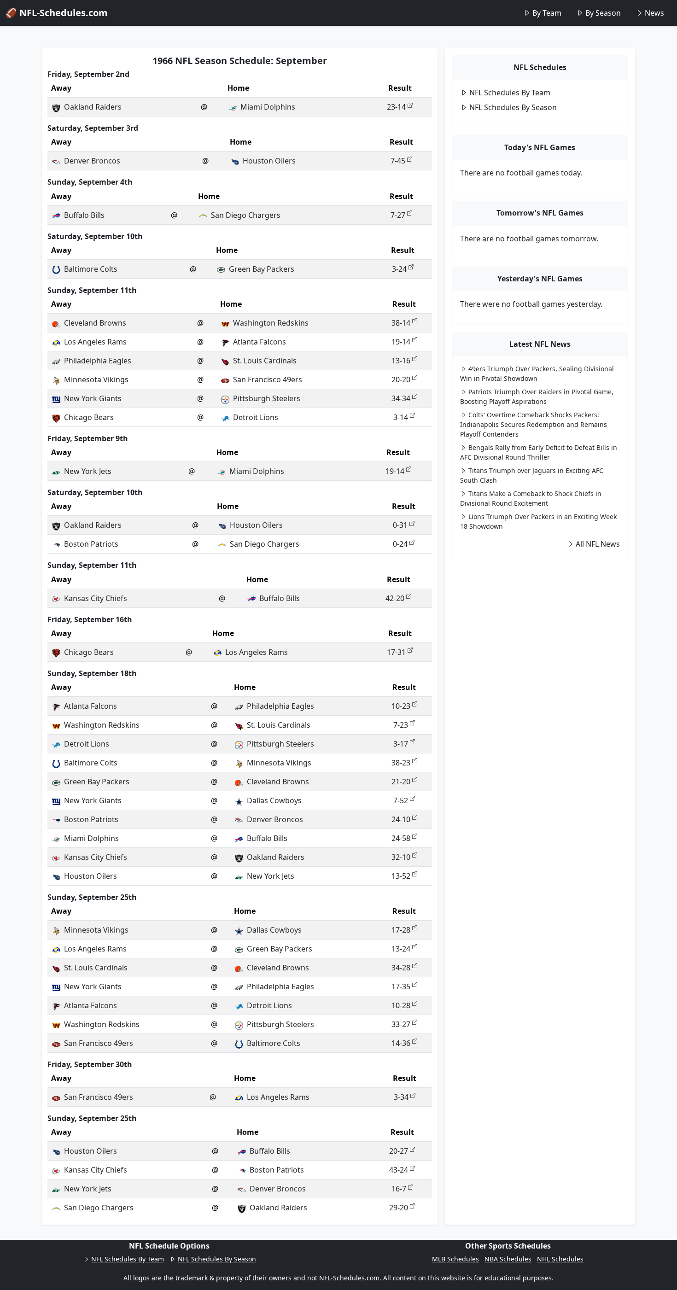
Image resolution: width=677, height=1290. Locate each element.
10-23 (400, 706)
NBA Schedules (507, 1259)
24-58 (400, 838)
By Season (603, 13)
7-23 (400, 725)
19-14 (400, 342)
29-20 (398, 1207)
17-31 (396, 652)
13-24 (400, 949)
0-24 (400, 544)
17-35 (400, 986)
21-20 (400, 781)
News (654, 13)
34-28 (400, 968)
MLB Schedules (455, 1259)
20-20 (400, 379)
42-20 (394, 598)
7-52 (400, 800)
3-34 (401, 1097)
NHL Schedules (560, 1259)
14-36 (400, 1043)
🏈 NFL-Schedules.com (57, 12)
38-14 (400, 323)
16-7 (398, 1189)
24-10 (400, 819)
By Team (546, 13)
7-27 (398, 215)
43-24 (398, 1170)
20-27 (398, 1151)
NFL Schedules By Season (513, 107)
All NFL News (598, 544)
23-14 (396, 107)
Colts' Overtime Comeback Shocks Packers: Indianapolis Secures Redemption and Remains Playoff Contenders (533, 424)
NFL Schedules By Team (509, 93)
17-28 (400, 930)
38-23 (400, 763)
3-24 (399, 269)
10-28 (400, 1005)
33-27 (400, 1024)
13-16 (400, 361)
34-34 (400, 398)
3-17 (400, 744)
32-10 (400, 857)
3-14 (400, 417)
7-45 (398, 161)
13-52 (400, 876)
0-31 (400, 525)
